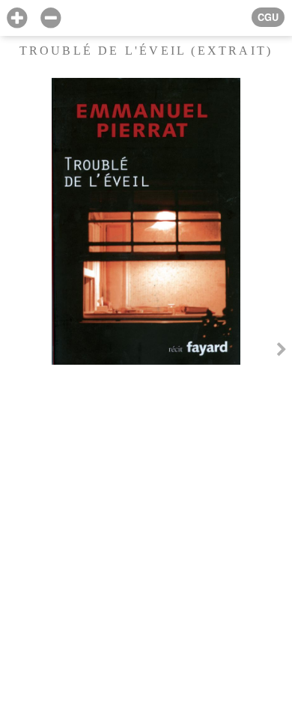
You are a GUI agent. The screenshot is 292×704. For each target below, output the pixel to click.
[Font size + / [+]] (17, 18)
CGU (268, 17)
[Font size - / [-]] (50, 18)
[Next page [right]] (281, 352)
